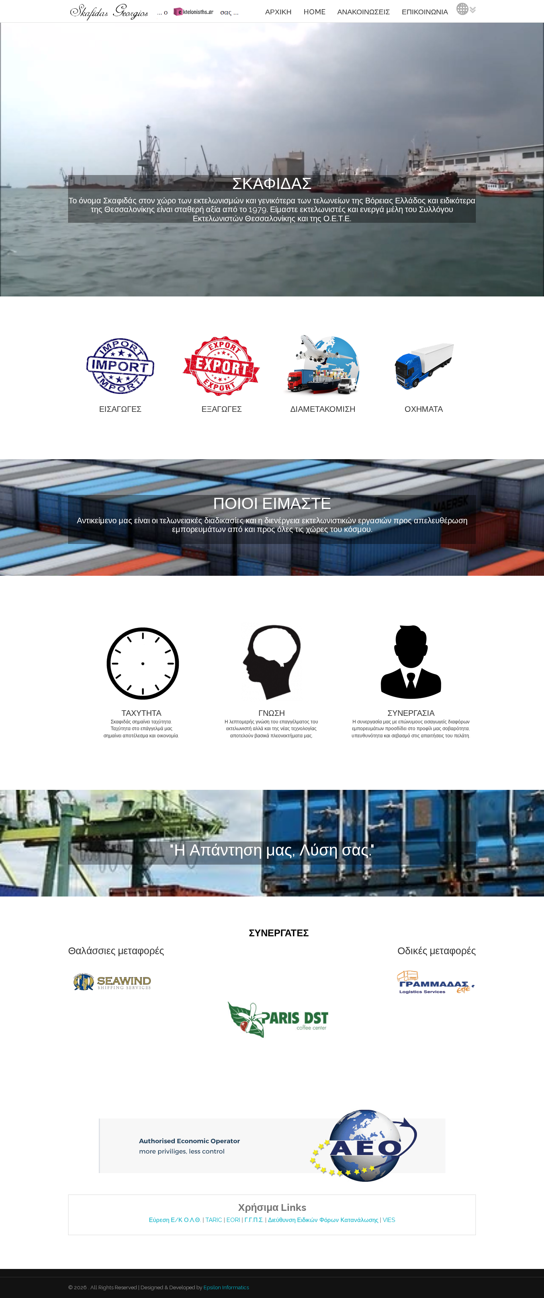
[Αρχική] (155, 11)
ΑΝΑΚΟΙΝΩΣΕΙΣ (363, 12)
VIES (389, 1220)
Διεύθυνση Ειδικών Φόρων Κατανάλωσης (324, 1220)
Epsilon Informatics (225, 1287)
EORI (234, 1220)
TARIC (213, 1220)
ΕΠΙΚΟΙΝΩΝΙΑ (425, 12)
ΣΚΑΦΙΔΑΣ (272, 183)
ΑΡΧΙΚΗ (278, 12)
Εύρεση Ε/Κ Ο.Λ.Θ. (176, 1220)
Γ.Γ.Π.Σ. (255, 1220)
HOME (314, 12)
